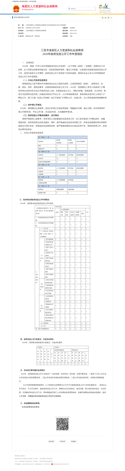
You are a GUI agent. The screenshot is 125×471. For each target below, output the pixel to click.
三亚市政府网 (32, 1)
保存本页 (51, 441)
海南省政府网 (23, 1)
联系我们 (22, 456)
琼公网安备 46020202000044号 (61, 464)
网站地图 (17, 456)
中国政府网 (15, 1)
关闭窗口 (73, 441)
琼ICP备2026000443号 (28, 464)
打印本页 (62, 441)
